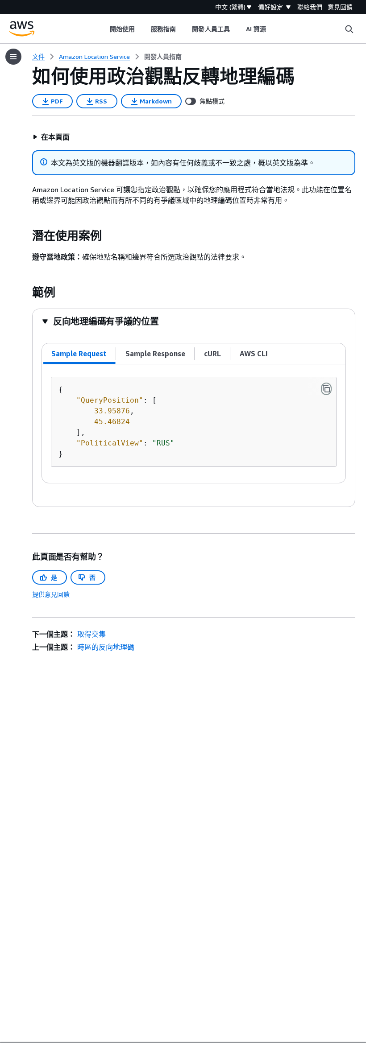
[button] (51, 136)
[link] (163, 56)
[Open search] (349, 29)
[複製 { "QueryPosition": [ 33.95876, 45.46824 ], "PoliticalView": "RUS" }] (326, 389)
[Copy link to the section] (25, 235)
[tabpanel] (193, 423)
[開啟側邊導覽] (13, 57)
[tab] (79, 353)
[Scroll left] (102, 29)
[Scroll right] (273, 29)
